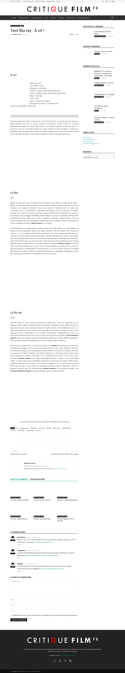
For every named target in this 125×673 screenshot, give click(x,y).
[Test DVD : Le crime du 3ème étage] (67, 491)
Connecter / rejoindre (28, 1)
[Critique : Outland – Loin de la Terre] (88, 123)
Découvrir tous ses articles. (59, 468)
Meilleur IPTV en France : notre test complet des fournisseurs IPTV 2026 (103, 73)
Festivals (61, 18)
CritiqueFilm (21, 550)
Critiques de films (23, 18)
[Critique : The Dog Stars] (88, 56)
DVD (29, 23)
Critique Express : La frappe (104, 94)
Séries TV (53, 18)
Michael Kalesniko (66, 428)
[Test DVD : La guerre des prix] (21, 510)
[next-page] (14, 525)
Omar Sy (13, 430)
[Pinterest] (21, 39)
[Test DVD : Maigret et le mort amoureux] (67, 510)
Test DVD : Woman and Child (42, 519)
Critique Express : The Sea (103, 83)
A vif (17, 428)
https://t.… (61, 569)
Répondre (19, 544)
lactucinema (21, 537)
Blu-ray (96, 110)
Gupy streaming (88, 139)
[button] (112, 18)
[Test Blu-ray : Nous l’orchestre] (88, 111)
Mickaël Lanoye (16, 34)
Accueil (14, 18)
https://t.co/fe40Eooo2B (44, 542)
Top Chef (38, 430)
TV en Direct (87, 137)
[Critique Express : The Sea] (88, 88)
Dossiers (97, 78)
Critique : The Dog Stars (103, 51)
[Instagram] (106, 1)
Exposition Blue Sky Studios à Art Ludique (64, 454)
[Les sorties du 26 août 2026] (88, 37)
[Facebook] (103, 1)
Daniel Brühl (34, 428)
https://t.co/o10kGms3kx (50, 555)
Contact (58, 1)
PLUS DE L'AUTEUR (37, 479)
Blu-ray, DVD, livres (36, 18)
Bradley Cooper (24, 428)
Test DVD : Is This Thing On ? (42, 500)
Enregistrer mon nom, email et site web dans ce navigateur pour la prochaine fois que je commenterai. (44, 615)
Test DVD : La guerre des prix (18, 519)
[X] (109, 1)
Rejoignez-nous (51, 1)
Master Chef (56, 428)
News (46, 18)
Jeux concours (70, 18)
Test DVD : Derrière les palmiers (19, 500)
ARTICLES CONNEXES (19, 479)
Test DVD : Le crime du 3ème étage (67, 500)
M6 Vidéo (48, 428)
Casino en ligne (88, 141)
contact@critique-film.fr (68, 655)
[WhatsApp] (26, 39)
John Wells (41, 428)
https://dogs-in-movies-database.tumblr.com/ (36, 466)
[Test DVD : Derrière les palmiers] (21, 491)
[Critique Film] (62, 9)
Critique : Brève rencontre (18, 454)
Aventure (97, 54)
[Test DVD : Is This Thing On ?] (44, 491)
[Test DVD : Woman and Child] (44, 510)
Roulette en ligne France (91, 143)
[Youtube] (113, 1)
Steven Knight (30, 430)
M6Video (20, 564)
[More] (30, 39)
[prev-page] (11, 525)
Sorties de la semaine (83, 18)
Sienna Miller (21, 430)
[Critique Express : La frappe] (88, 99)
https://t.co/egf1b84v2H (33, 555)
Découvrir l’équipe (40, 1)
